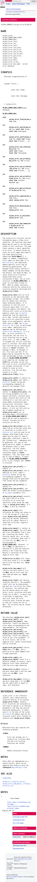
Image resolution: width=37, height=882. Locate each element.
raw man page (18, 823)
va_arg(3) (9, 493)
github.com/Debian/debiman (15, 876)
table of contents (20, 828)
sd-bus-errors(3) (18, 781)
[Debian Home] (2, 4)
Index (8, 4)
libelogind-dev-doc (19, 11)
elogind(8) (7, 778)
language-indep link (20, 817)
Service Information (13, 9)
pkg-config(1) (17, 767)
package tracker (19, 820)
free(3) (15, 586)
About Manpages (18, 4)
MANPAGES (9, 0)
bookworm (10, 11)
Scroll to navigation (9, 20)
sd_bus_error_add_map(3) (12, 331)
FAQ (28, 4)
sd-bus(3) (6, 781)
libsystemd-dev (18, 848)
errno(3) (22, 313)
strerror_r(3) (8, 432)
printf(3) (6, 382)
